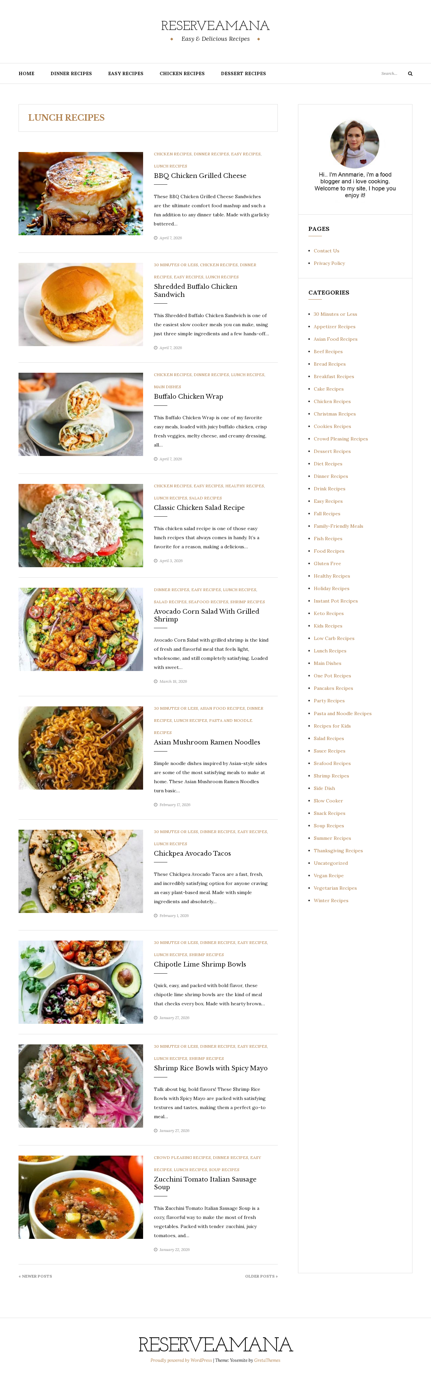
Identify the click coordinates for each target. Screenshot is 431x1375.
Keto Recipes (329, 613)
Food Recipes (329, 551)
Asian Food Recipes (222, 708)
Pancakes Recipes (333, 688)
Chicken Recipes (182, 73)
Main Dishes (167, 386)
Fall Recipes (327, 514)
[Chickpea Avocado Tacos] (81, 871)
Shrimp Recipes (247, 601)
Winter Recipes (331, 900)
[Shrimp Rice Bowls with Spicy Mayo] (81, 1085)
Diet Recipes (328, 464)
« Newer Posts (35, 1276)
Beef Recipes (328, 351)
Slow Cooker (328, 801)
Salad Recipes (205, 497)
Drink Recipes (329, 489)
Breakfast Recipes (334, 376)
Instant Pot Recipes (336, 601)
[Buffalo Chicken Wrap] (81, 414)
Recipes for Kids (332, 726)
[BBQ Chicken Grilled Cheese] (81, 193)
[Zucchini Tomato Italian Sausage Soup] (81, 1197)
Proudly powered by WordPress (182, 1360)
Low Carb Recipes (334, 638)
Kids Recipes (328, 626)
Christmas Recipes (335, 414)
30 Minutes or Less (176, 264)
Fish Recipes (328, 539)
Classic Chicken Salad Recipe (199, 508)
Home (26, 73)
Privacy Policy (329, 263)
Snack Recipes (329, 813)
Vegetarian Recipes (335, 888)
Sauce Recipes (329, 751)
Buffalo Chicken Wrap (188, 396)
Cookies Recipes (332, 426)
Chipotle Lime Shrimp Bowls (200, 964)
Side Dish (324, 788)
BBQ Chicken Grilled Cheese (200, 176)
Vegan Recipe (329, 876)
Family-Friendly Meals (338, 526)
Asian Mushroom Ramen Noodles (207, 742)
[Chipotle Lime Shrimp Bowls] (81, 982)
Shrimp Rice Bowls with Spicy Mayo (211, 1068)
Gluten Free (327, 563)
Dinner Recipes (71, 73)
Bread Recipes (330, 364)
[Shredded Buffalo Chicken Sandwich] (81, 304)
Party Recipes (329, 701)
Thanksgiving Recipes (338, 851)
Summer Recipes (332, 838)
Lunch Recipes (170, 166)
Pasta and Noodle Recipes (343, 713)
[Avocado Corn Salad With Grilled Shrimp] (81, 629)
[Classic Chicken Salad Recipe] (81, 525)
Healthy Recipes (244, 485)
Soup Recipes (224, 1169)
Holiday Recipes (332, 588)
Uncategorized (331, 863)
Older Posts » (261, 1276)
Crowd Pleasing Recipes (182, 1157)
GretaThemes (267, 1360)
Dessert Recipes (243, 73)
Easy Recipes (125, 73)
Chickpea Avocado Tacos (192, 853)
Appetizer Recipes (335, 327)
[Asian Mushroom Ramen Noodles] (81, 747)
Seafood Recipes (208, 601)
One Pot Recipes (332, 676)
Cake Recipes (329, 389)
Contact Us (326, 251)
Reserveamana (215, 26)
